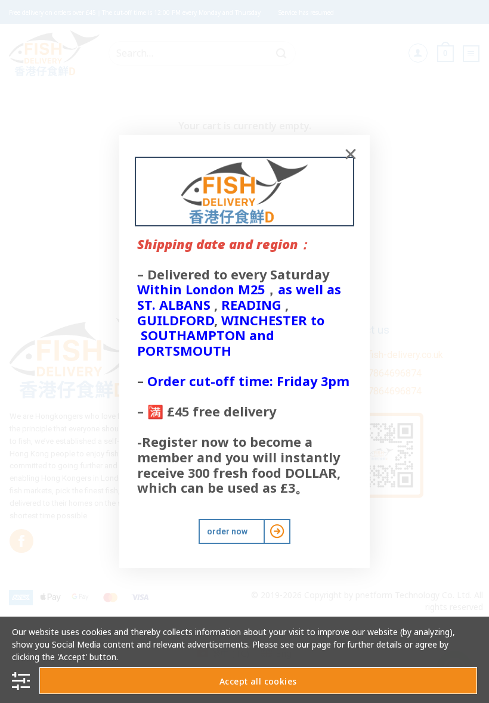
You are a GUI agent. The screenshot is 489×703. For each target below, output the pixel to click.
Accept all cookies (258, 681)
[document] (244, 351)
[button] (350, 154)
